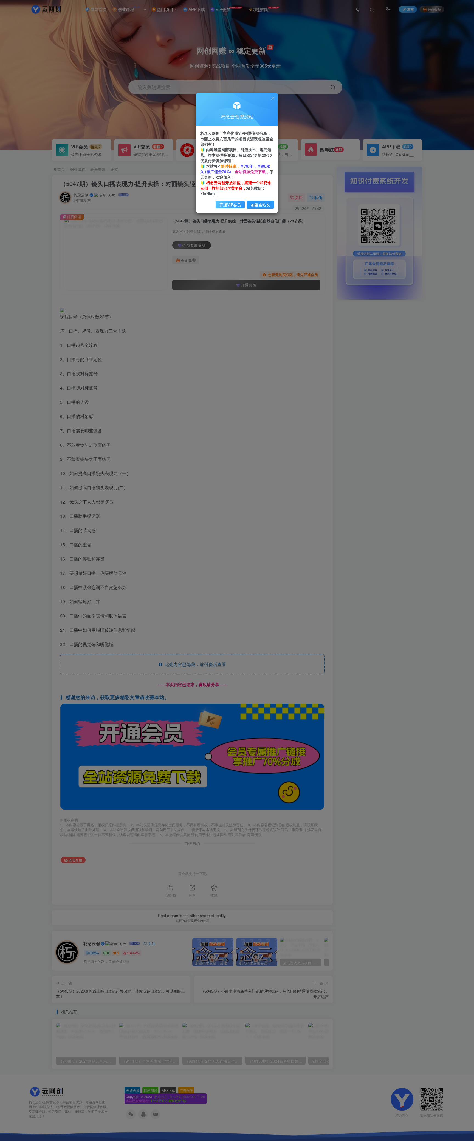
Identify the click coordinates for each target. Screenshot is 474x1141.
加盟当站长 (260, 204)
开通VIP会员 (230, 204)
